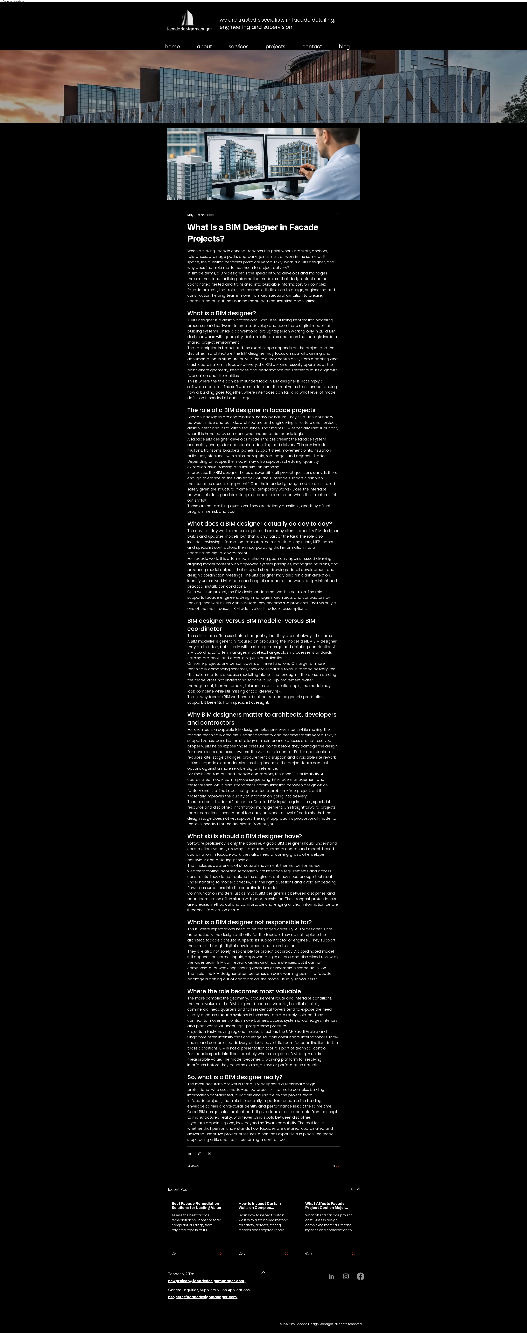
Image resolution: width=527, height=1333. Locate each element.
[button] (244, 46)
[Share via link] (199, 1153)
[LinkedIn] (331, 1276)
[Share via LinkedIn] (189, 1153)
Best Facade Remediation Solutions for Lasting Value (196, 1205)
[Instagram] (346, 1276)
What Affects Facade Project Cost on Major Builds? (325, 1205)
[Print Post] (209, 1153)
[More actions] (337, 214)
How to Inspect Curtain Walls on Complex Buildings (260, 1205)
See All (355, 1189)
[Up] (263, 1272)
